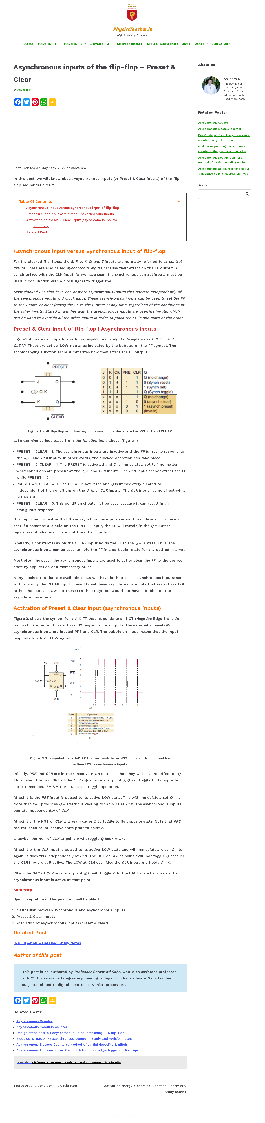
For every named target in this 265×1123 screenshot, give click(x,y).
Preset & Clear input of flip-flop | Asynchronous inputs (70, 214)
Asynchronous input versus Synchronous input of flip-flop (72, 208)
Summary (41, 226)
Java (186, 43)
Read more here (234, 98)
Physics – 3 (99, 43)
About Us (220, 43)
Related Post (36, 232)
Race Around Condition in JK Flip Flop (46, 1085)
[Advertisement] (100, 137)
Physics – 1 (47, 43)
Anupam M (24, 89)
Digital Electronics (162, 43)
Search (202, 185)
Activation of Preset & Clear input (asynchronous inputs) (71, 220)
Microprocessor (129, 43)
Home (29, 43)
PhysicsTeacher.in (132, 29)
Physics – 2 (73, 43)
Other (199, 43)
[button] (57, 43)
